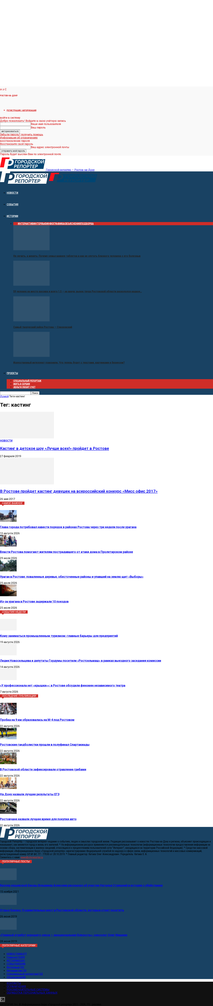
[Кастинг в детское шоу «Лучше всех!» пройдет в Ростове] (27, 437)
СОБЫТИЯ (12, 204)
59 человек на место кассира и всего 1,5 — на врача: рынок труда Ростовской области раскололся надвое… (77, 291)
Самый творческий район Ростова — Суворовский (42, 327)
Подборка (87, 223)
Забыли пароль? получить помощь (21, 134)
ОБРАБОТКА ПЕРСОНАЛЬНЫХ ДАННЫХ (32, 992)
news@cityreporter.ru (32, 857)
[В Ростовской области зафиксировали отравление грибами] (8, 763)
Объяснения (73, 223)
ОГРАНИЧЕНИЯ (16, 986)
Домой (4, 396)
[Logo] (24, 182)
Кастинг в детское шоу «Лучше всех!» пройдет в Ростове (54, 448)
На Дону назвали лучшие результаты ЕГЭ (29, 794)
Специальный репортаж (27, 380)
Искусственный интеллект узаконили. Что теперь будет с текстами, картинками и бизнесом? (69, 362)
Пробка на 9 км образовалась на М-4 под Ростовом (37, 719)
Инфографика (55, 223)
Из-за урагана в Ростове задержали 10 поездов (34, 601)
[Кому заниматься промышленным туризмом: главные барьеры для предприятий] (8, 629)
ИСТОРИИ (12, 216)
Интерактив (25, 223)
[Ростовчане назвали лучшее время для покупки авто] (8, 812)
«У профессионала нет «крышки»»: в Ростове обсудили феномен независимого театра (62, 685)
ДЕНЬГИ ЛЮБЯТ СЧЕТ (24, 387)
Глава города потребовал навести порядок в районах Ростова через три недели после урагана (68, 527)
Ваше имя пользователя (46, 124)
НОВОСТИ (12, 192)
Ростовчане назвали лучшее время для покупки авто (38, 819)
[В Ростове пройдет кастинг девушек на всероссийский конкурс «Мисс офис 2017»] (27, 483)
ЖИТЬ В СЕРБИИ (21, 384)
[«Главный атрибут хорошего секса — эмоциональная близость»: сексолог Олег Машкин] (8, 928)
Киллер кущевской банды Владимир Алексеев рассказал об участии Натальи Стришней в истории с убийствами (81, 885)
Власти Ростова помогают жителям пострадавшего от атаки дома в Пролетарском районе (66, 552)
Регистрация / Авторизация (21, 110)
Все (15, 223)
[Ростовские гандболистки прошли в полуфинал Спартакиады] (8, 738)
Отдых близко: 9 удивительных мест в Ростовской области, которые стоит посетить (62, 910)
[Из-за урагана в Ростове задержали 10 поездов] (8, 595)
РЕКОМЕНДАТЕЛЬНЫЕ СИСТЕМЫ (28, 989)
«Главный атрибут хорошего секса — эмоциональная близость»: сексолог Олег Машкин (63, 935)
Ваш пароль (38, 127)
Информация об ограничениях (19, 137)
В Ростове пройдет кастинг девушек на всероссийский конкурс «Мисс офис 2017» (79, 491)
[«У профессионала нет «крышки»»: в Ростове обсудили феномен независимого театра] (8, 679)
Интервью (39, 223)
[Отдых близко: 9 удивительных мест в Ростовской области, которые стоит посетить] (8, 904)
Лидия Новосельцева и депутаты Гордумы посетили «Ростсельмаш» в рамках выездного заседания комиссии (80, 660)
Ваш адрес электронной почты (50, 147)
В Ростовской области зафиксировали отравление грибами (43, 769)
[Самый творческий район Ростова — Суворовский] (31, 320)
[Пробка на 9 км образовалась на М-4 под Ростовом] (8, 713)
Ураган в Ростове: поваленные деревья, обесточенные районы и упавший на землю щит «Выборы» (71, 576)
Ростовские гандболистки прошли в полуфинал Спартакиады (45, 744)
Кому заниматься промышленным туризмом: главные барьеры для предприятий (59, 636)
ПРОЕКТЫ (12, 373)
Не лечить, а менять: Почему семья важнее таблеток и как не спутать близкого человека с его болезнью (77, 256)
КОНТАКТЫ (14, 983)
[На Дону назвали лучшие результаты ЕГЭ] (8, 788)
